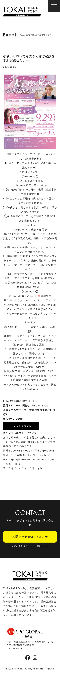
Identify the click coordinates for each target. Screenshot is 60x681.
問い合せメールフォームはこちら (22, 468)
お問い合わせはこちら (27, 537)
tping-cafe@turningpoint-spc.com (33, 459)
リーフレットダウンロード (21, 425)
